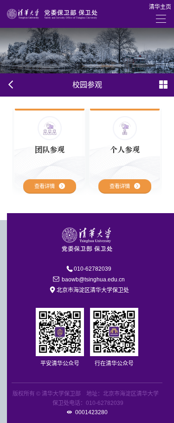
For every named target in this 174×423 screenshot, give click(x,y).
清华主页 (160, 7)
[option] (49, 152)
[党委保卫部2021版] (52, 13)
